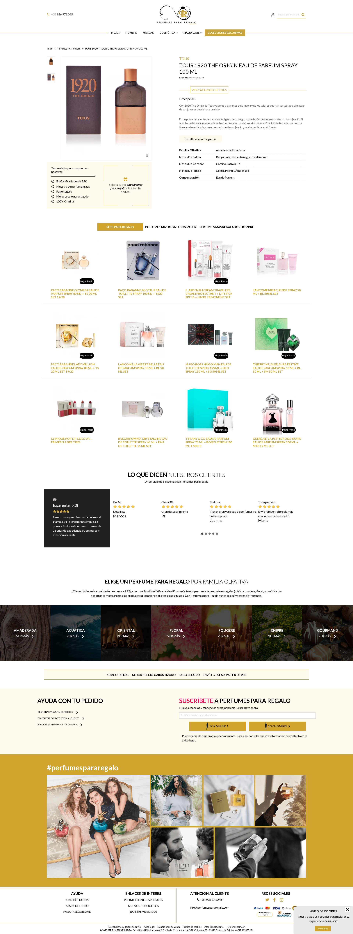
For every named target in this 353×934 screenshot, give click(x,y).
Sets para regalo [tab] (120, 227)
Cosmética (167, 32)
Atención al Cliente (214, 926)
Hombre (131, 32)
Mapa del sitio (77, 905)
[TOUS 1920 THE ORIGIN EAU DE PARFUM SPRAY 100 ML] (147, 155)
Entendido (323, 928)
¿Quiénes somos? (236, 926)
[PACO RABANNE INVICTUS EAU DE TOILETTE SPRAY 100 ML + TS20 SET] (143, 260)
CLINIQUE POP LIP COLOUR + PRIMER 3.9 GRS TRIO (71, 440)
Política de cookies (192, 926)
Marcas (148, 32)
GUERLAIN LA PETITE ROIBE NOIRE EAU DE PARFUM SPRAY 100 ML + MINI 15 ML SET (277, 442)
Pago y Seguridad (77, 911)
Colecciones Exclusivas (225, 32)
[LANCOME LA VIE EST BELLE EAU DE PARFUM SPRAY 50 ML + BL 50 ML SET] (143, 335)
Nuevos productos (143, 905)
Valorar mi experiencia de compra (57, 724)
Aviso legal (149, 926)
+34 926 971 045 (62, 14)
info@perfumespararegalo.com (209, 907)
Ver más (22, 636)
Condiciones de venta (169, 926)
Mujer (115, 32)
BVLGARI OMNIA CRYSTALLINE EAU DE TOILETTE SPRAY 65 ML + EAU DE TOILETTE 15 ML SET (142, 442)
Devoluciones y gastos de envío (124, 926)
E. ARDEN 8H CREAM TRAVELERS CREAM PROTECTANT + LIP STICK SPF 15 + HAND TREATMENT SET (209, 293)
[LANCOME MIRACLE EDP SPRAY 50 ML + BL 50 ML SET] (277, 260)
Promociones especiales (143, 900)
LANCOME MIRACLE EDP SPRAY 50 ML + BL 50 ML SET (277, 291)
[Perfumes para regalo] (176, 15)
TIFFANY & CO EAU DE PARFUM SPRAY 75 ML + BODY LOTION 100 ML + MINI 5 (209, 442)
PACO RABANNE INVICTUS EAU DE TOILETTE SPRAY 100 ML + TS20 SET (142, 293)
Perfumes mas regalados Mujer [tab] (170, 227)
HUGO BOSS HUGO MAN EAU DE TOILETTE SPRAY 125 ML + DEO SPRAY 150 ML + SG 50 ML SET (208, 367)
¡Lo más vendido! (143, 911)
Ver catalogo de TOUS (209, 90)
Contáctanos (77, 900)
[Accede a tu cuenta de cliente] (273, 14)
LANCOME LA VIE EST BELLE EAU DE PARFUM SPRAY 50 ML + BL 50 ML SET (141, 367)
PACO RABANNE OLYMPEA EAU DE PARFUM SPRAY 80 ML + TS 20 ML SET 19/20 (75, 293)
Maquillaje (191, 32)
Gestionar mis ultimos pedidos (55, 712)
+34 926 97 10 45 (211, 899)
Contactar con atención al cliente (58, 718)
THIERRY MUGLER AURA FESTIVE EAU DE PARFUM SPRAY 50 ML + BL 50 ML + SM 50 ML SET (277, 367)
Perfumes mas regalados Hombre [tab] (226, 227)
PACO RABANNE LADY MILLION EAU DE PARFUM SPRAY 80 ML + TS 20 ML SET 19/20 (75, 367)
